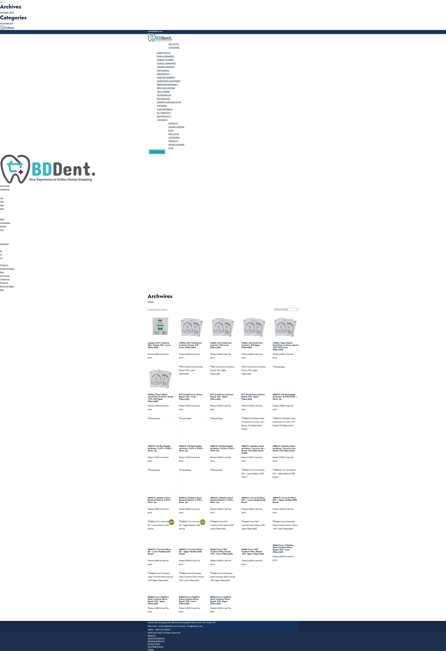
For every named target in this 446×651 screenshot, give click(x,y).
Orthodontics (164, 95)
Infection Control (166, 88)
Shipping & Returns (156, 641)
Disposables (163, 70)
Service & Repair (176, 127)
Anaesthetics (164, 53)
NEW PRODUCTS (164, 116)
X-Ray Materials (165, 109)
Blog (171, 130)
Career (151, 649)
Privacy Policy (154, 644)
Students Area (157, 152)
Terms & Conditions (156, 638)
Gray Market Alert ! (156, 647)
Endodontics (163, 74)
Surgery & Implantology (169, 102)
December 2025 (7, 13)
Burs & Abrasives (165, 56)
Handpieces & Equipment (168, 81)
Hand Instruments (166, 77)
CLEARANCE (162, 120)
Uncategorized (6, 23)
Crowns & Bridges (165, 67)
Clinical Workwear (166, 63)
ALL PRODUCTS (164, 113)
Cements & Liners (165, 60)
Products (173, 123)
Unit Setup (174, 44)
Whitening (162, 106)
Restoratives (163, 99)
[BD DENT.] (7, 27)
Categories (174, 48)
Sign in (150, 34)
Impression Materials (167, 85)
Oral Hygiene (163, 92)
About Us (152, 636)
